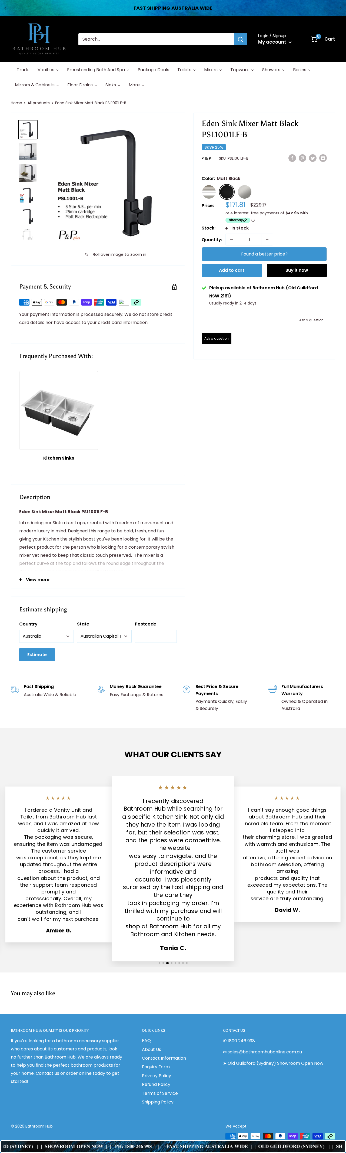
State (83, 624)
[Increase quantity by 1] (267, 239)
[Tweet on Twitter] (313, 158)
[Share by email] (323, 158)
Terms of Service (160, 1093)
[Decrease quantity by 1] (231, 239)
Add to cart (231, 270)
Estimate (37, 654)
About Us (151, 1049)
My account (272, 42)
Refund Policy (156, 1084)
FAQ (146, 1040)
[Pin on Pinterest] (302, 158)
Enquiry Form (156, 1067)
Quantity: (212, 239)
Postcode (145, 624)
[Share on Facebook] (292, 158)
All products (39, 103)
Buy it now (296, 270)
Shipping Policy (158, 1102)
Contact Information (164, 1058)
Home (16, 103)
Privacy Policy (156, 1076)
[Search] (240, 39)
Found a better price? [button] (264, 254)
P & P (206, 158)
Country (28, 624)
